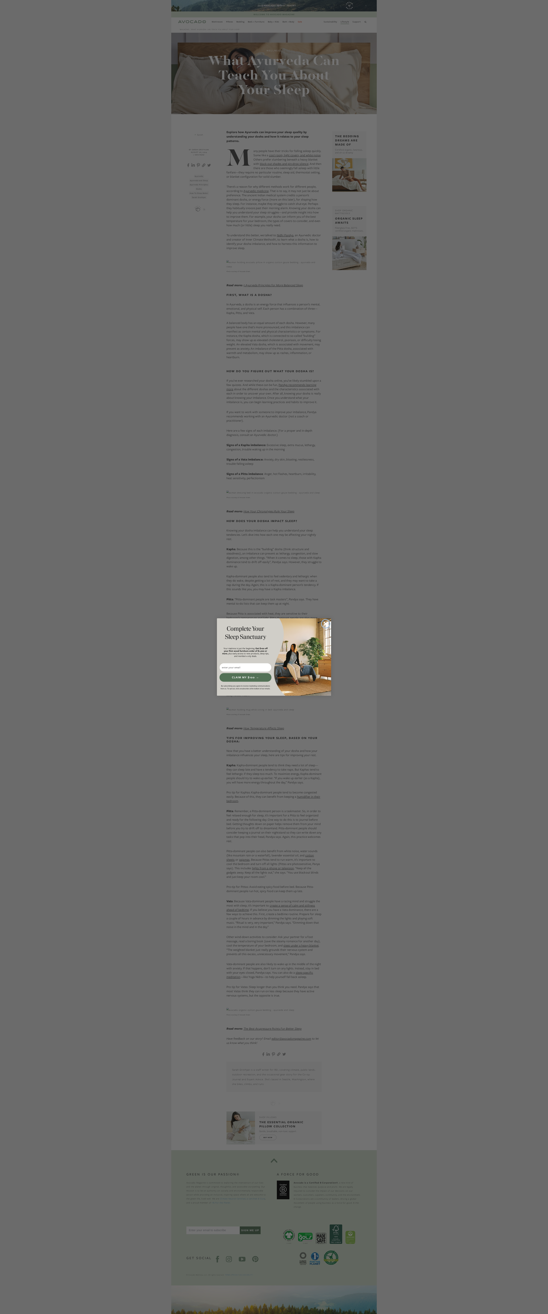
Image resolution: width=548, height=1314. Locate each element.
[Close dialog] (325, 623)
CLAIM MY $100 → (245, 677)
